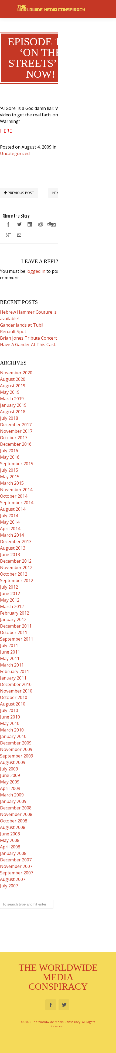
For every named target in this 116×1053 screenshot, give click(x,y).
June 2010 (10, 717)
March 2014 (12, 535)
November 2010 (16, 691)
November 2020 (16, 373)
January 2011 (13, 678)
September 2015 (16, 464)
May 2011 (9, 658)
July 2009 (9, 769)
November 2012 (16, 567)
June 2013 (10, 554)
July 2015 (9, 470)
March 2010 (12, 730)
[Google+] (8, 235)
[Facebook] (8, 224)
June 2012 (10, 593)
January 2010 (13, 736)
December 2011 (16, 626)
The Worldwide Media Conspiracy (58, 977)
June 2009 (10, 775)
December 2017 (16, 425)
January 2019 (13, 405)
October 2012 (13, 574)
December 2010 (16, 684)
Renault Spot (13, 331)
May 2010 (9, 723)
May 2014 (9, 522)
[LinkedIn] (30, 224)
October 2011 (13, 632)
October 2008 (13, 821)
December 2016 (16, 444)
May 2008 (9, 840)
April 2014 (10, 529)
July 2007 (9, 886)
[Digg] (51, 224)
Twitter (64, 1004)
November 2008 (16, 814)
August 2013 (12, 548)
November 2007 (16, 866)
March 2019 (12, 399)
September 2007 (16, 873)
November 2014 (16, 490)
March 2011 (12, 665)
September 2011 (16, 639)
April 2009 (10, 788)
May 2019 (9, 392)
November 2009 (16, 749)
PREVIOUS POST (20, 192)
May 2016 (9, 457)
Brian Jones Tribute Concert (28, 338)
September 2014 (16, 503)
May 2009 (9, 782)
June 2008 (10, 834)
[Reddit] (40, 224)
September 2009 (16, 756)
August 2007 (12, 879)
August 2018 (12, 412)
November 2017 (16, 431)
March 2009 (12, 795)
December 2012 (16, 561)
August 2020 (12, 379)
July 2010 (9, 710)
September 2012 (16, 580)
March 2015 (12, 483)
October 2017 (13, 438)
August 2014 (12, 509)
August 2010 (12, 704)
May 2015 (9, 477)
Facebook (50, 1004)
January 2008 (13, 853)
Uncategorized (15, 153)
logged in (35, 271)
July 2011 (9, 645)
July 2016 (9, 451)
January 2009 (13, 801)
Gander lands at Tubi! (21, 325)
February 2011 (14, 671)
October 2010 (13, 697)
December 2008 (16, 808)
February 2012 (14, 613)
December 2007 (16, 860)
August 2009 (12, 762)
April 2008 (10, 847)
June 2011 (10, 652)
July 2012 (9, 587)
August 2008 (12, 827)
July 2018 (9, 418)
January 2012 (13, 619)
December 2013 (16, 541)
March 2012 (12, 606)
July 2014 (9, 516)
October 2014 (13, 496)
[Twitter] (19, 224)
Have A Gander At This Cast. (28, 344)
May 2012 (9, 600)
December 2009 (16, 743)
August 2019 (12, 386)
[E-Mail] (19, 235)
